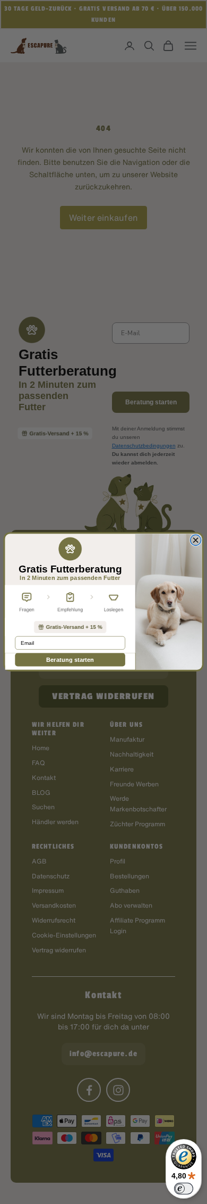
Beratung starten (70, 660)
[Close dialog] (196, 540)
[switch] (183, 1188)
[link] (70, 627)
